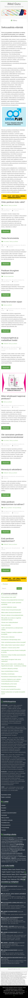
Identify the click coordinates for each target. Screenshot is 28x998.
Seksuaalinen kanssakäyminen (18, 209)
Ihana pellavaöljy (6, 625)
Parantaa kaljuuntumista (6, 851)
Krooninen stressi (5, 845)
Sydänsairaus (22, 856)
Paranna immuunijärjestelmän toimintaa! (12, 600)
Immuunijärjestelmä (12, 841)
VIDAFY (3, 727)
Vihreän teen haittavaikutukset (9, 622)
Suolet (14, 856)
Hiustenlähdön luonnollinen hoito (13, 902)
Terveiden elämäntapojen (21, 858)
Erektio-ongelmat (6, 347)
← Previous (4, 584)
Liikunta (21, 846)
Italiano (13, 874)
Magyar (22, 872)
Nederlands (22, 874)
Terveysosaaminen (8, 276)
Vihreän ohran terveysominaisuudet (11, 610)
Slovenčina (20, 876)
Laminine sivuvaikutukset (10, 886)
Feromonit (5, 245)
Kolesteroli (20, 843)
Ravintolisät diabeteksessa (8, 686)
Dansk (13, 869)
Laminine (19, 844)
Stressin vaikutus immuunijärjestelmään (12, 615)
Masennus (11, 848)
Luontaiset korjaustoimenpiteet (8, 812)
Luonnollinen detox (5, 848)
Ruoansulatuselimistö (8, 853)
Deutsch (18, 869)
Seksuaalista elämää (5, 210)
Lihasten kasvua (5, 846)
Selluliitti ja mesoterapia (7, 674)
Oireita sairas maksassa (7, 637)
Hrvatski (18, 872)
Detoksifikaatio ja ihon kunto (9, 684)
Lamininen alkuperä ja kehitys (9, 668)
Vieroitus (18, 860)
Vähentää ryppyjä (5, 861)
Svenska (4, 879)
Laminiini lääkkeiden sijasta (9, 607)
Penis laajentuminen (7, 209)
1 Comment (16, 210)
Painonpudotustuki (17, 850)
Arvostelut (6, 241)
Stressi (11, 856)
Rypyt (9, 855)
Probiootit (15, 851)
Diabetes (15, 838)
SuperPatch (4, 737)
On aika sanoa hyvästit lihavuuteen (11, 689)
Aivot (2, 838)
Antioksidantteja (9, 838)
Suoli (17, 856)
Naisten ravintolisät (6, 797)
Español (8, 872)
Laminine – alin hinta (8, 926)
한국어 (17, 874)
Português (4, 876)
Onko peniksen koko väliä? (13, 202)
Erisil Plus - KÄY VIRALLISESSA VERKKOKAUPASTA (14, 197)
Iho (7, 839)
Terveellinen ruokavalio (7, 820)
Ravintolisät (4, 815)
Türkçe (8, 879)
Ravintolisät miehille (6, 794)
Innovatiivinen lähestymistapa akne (11, 639)
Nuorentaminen (18, 848)
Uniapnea (3, 860)
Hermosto (20, 838)
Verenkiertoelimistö (10, 860)
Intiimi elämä (13, 347)
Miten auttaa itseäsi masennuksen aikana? (13, 645)
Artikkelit (5, 205)
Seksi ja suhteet (12, 205)
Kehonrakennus (13, 843)
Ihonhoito (11, 839)
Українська (13, 879)
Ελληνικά (23, 869)
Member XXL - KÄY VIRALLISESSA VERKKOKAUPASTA (14, 579)
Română (10, 876)
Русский (15, 876)
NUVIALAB (4, 771)
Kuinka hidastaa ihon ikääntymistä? (13, 957)
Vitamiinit (23, 860)
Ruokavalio (19, 853)
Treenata (3, 830)
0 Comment (10, 246)
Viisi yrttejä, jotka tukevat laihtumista (14, 893)
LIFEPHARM (4, 705)
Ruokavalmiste (4, 855)
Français (13, 872)
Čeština (10, 869)
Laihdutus (12, 845)
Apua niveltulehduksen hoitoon (9, 671)
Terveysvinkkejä (16, 507)
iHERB (2, 787)
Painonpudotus (5, 850)
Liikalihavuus (14, 846)
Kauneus (3, 810)
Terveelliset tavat (5, 822)
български (4, 869)
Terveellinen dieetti (8, 858)
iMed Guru (14, 3)
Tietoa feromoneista (10, 238)
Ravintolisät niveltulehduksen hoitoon (11, 676)
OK (14, 995)
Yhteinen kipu (11, 861)
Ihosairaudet (17, 839)
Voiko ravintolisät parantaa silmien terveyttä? (13, 642)
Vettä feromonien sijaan (11, 302)
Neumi (2, 754)
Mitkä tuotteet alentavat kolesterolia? (11, 612)
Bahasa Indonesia (6, 874)
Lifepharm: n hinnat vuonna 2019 (10, 647)
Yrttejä (16, 861)
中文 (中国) (20, 879)
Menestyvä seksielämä (11, 469)
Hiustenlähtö (4, 839)
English (4, 872)
